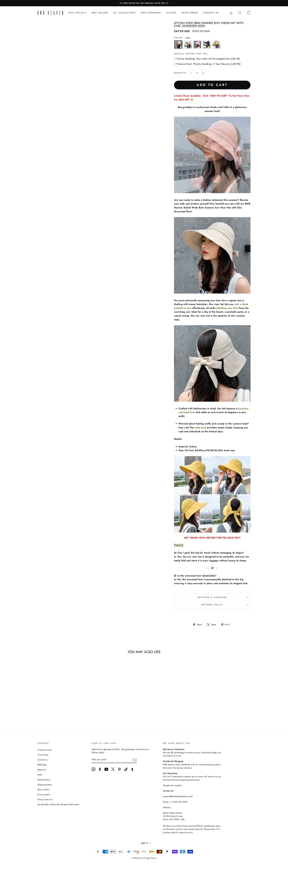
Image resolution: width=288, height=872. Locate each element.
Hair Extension (151, 12)
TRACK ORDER (189, 12)
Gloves (171, 12)
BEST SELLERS (100, 12)
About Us (42, 769)
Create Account (45, 749)
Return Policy (44, 789)
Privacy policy (44, 794)
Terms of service (45, 799)
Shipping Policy (45, 784)
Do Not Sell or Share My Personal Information (58, 804)
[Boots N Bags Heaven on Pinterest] (119, 769)
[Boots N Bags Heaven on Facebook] (100, 769)
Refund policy (44, 779)
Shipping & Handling (212, 597)
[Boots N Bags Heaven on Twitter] (113, 769)
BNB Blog (42, 764)
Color (182, 37)
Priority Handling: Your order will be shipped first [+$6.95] (208, 58)
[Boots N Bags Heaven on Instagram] (93, 769)
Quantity (180, 73)
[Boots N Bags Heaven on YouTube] (106, 769)
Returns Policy (212, 604)
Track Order (43, 754)
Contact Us (42, 759)
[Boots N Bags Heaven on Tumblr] (132, 769)
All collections (124, 12)
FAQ (40, 774)
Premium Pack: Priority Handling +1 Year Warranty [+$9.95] (208, 64)
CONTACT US (211, 12)
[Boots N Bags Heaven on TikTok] (126, 769)
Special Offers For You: (191, 53)
